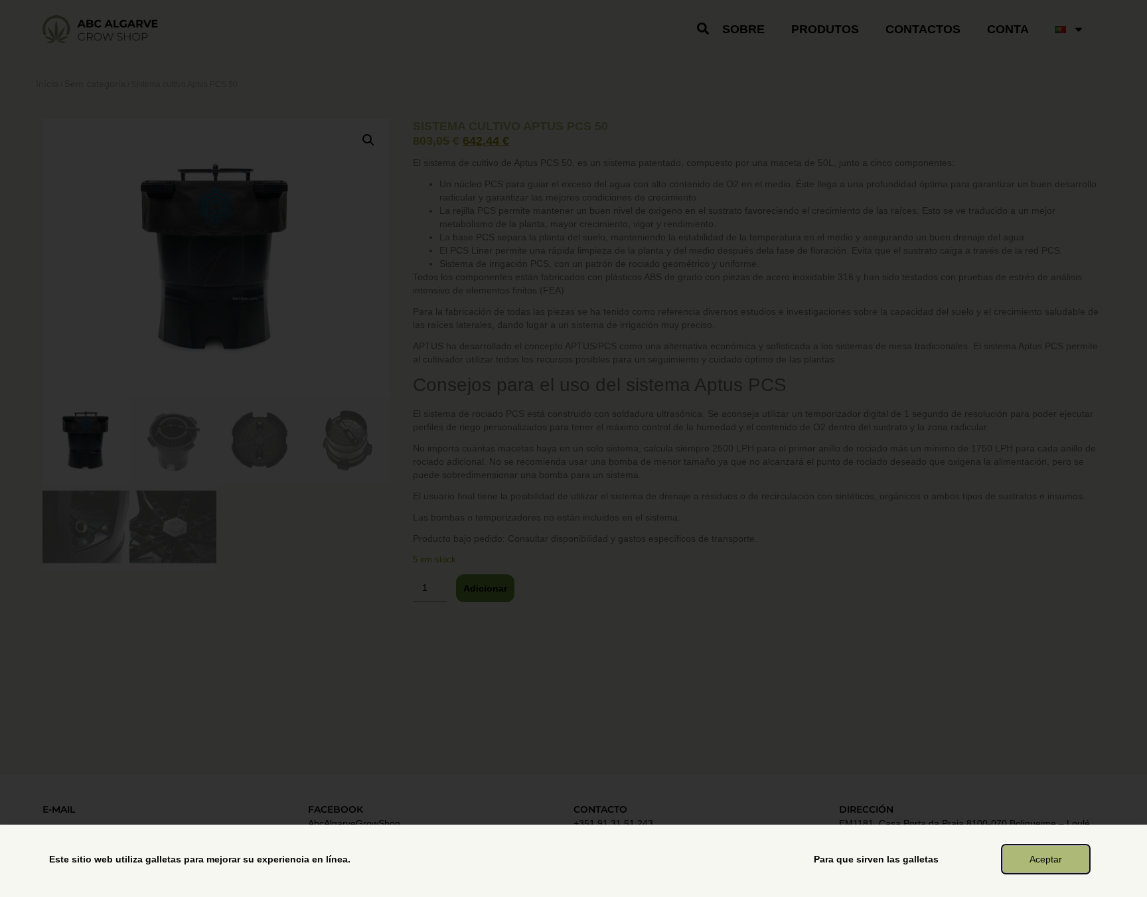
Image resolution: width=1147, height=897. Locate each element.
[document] (573, 448)
